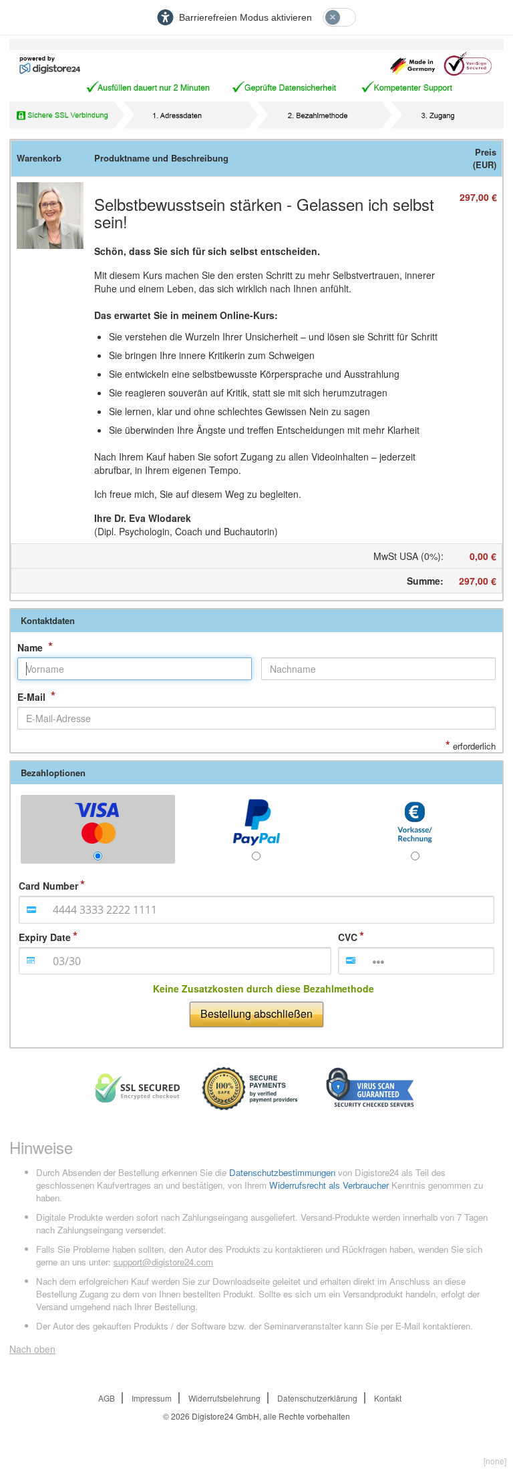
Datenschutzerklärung (317, 1398)
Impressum (152, 1398)
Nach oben (32, 1349)
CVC (347, 937)
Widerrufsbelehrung (224, 1398)
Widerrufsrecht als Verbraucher (329, 1185)
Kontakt (387, 1398)
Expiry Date (45, 937)
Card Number (48, 885)
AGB (106, 1398)
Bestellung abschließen (256, 1013)
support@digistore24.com (163, 1261)
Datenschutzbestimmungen (282, 1172)
